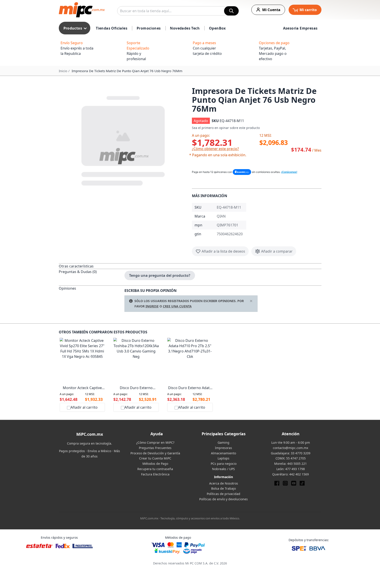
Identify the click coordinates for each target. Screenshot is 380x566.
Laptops (223, 458)
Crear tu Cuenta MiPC (155, 458)
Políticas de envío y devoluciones (223, 499)
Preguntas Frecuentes (155, 448)
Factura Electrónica (155, 474)
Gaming (223, 442)
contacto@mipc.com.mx (290, 448)
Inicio (63, 71)
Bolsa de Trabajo (223, 488)
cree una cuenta (177, 306)
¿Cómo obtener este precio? (215, 148)
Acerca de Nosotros (223, 483)
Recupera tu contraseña (155, 469)
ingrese (152, 306)
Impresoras (223, 448)
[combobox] (178, 11)
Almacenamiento (223, 453)
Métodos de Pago (155, 463)
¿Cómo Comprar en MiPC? (155, 442)
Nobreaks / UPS (223, 469)
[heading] (91, 266)
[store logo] (82, 9)
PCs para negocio (223, 463)
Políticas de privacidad (223, 494)
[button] (123, 140)
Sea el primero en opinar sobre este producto (226, 128)
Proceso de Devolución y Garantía (155, 453)
